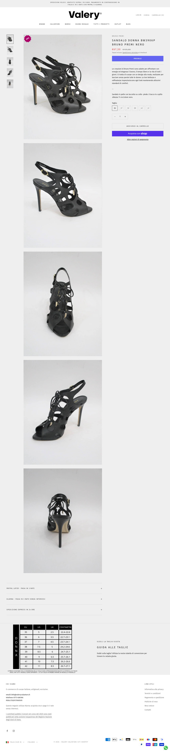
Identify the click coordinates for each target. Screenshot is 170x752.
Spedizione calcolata (130, 53)
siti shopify (83, 742)
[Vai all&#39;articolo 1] (10, 39)
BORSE (68, 24)
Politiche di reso (151, 702)
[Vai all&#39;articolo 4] (10, 72)
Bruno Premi (118, 36)
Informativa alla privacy (154, 689)
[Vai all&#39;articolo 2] (10, 50)
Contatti (148, 710)
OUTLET (118, 24)
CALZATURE (55, 24)
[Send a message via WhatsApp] (166, 748)
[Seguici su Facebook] (7, 731)
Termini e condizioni (153, 693)
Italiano (31, 742)
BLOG (128, 24)
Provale (138, 58)
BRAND (42, 24)
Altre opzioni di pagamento (137, 139)
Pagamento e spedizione (154, 698)
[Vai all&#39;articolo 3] (10, 61)
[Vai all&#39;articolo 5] (10, 83)
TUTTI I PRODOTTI (102, 24)
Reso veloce (149, 706)
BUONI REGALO (82, 24)
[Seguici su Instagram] (13, 731)
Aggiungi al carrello (138, 126)
